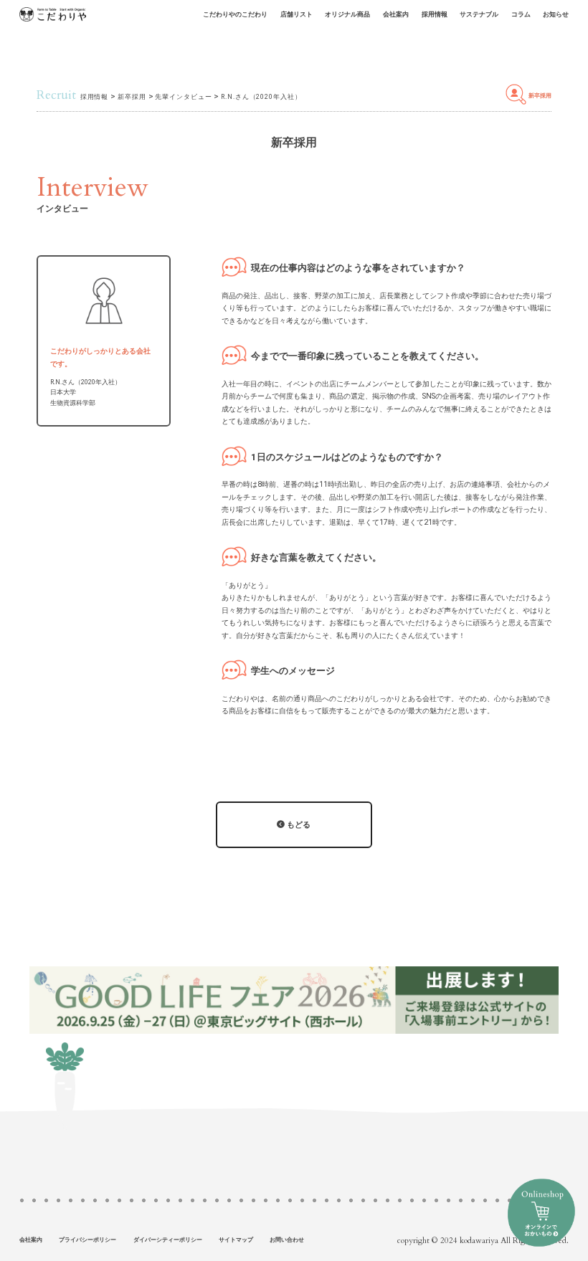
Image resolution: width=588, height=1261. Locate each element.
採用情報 (434, 14)
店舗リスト (296, 14)
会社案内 (396, 14)
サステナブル (479, 14)
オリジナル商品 (347, 14)
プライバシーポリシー (87, 1240)
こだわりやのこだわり (235, 14)
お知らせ (556, 14)
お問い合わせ (287, 1240)
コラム (521, 14)
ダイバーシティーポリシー (167, 1240)
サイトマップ (236, 1240)
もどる (297, 824)
